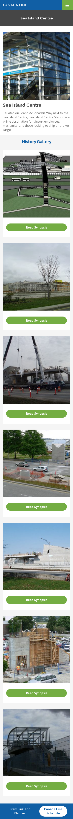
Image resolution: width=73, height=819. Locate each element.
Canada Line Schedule (53, 811)
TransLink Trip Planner (19, 811)
